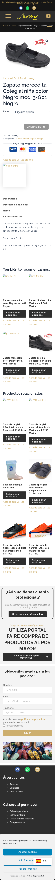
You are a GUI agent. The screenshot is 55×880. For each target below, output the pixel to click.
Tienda (13, 26)
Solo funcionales (27, 860)
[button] (47, 41)
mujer (21, 818)
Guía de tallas (16, 791)
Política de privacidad (35, 876)
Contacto (14, 787)
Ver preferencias (27, 868)
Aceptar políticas (14, 725)
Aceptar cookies (27, 852)
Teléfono (8, 708)
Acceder (14, 784)
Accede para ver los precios (18, 159)
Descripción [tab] (10, 198)
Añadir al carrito (36, 126)
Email (6, 696)
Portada (5, 26)
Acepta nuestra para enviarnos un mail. (24, 721)
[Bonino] (14, 175)
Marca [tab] (6, 210)
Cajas (6, 111)
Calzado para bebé (19, 811)
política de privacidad (33, 719)
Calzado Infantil (11, 78)
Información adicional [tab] (15, 204)
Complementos (17, 822)
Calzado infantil (17, 815)
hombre (30, 818)
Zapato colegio (28, 78)
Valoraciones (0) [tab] (12, 216)
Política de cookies (17, 876)
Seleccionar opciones (13, 313)
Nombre (7, 685)
